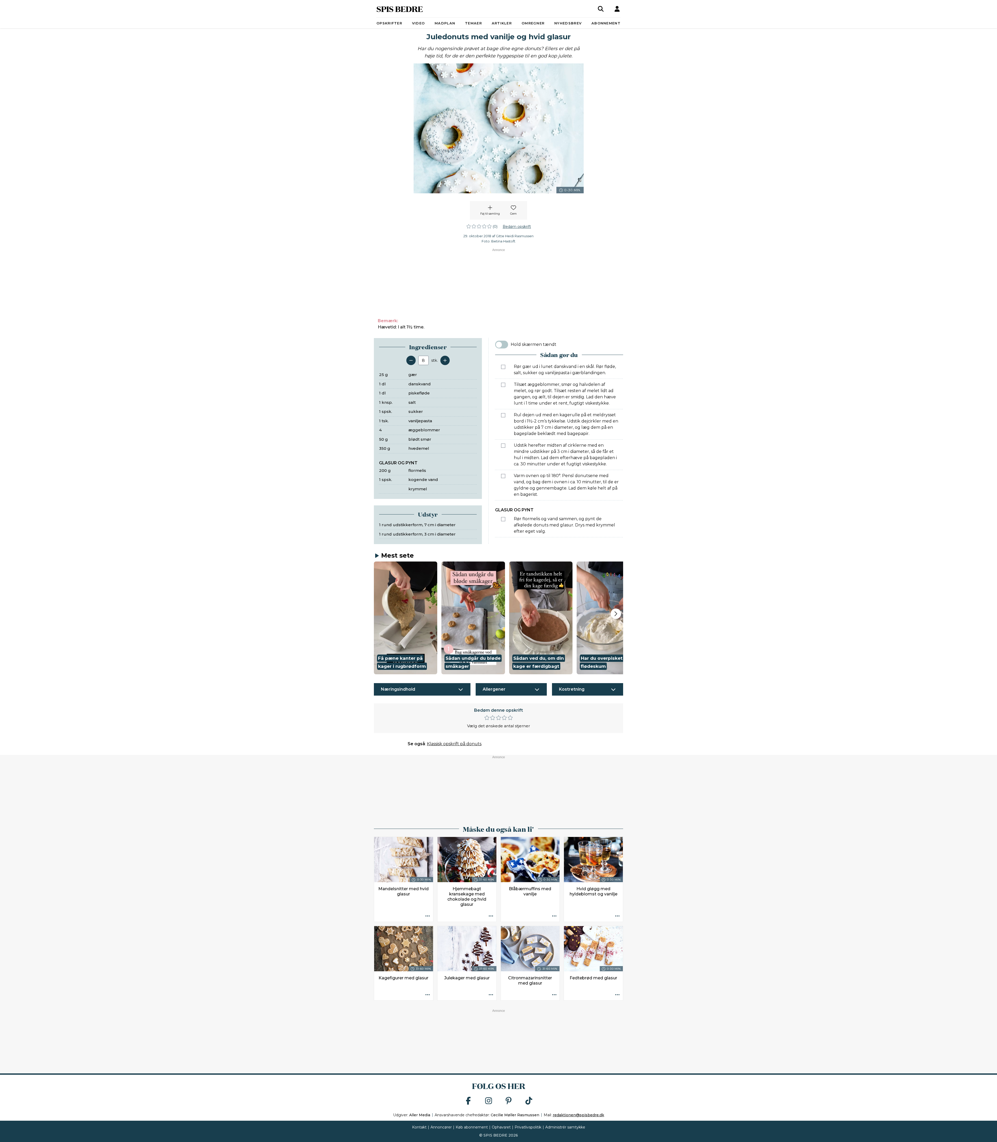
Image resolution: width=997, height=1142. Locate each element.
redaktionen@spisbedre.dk (578, 1115)
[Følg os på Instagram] (489, 1101)
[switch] (501, 344)
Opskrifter (389, 23)
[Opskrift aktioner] (427, 916)
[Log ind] (617, 9)
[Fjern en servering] (411, 360)
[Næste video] (616, 614)
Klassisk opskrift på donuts (454, 743)
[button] (405, 618)
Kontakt (419, 1127)
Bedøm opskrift (517, 226)
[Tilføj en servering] (445, 360)
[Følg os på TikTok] (529, 1101)
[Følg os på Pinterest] (509, 1101)
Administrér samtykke (565, 1127)
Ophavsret (501, 1127)
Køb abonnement (472, 1127)
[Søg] (600, 9)
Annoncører (441, 1127)
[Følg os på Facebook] (468, 1101)
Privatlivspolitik (528, 1127)
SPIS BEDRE (399, 8)
